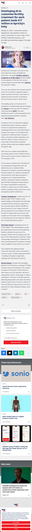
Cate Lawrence (6, 421)
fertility (4, 297)
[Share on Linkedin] (16, 353)
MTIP (15, 111)
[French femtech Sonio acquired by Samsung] (16, 373)
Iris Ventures (9, 118)
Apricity (27, 82)
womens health (15, 297)
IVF (26, 294)
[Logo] (4, 2)
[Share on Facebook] (4, 353)
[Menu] (30, 3)
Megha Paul (5, 495)
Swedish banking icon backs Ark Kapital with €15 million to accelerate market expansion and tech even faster (15, 489)
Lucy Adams (5, 391)
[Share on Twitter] (10, 353)
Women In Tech (6, 294)
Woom (6, 109)
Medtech (4, 444)
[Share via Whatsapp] (22, 353)
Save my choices (16, 342)
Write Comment (16, 311)
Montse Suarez (6, 263)
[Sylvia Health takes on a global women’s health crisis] (16, 403)
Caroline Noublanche (8, 196)
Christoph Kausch (7, 225)
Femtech (3, 8)
